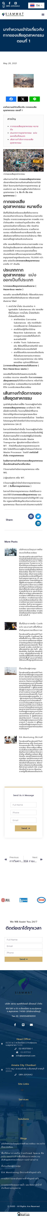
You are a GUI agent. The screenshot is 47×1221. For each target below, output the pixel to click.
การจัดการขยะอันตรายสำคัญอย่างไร (20, 1178)
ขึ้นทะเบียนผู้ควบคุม (27, 668)
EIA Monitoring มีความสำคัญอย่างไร (21, 1172)
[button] (43, 14)
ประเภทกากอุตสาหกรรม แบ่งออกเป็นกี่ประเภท (23, 134)
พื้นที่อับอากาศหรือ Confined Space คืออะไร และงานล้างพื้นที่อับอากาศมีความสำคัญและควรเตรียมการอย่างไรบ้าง (22, 1156)
